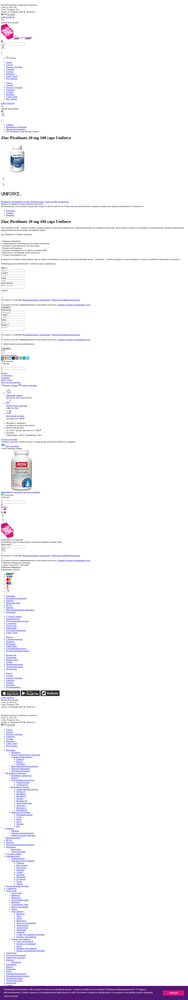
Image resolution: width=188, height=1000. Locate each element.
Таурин (19, 872)
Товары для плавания (20, 939)
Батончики (11, 612)
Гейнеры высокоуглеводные (23, 835)
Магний (19, 824)
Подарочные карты (14, 664)
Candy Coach (11, 76)
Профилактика (37, 202)
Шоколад (20, 759)
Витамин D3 (21, 801)
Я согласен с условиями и (40, 300)
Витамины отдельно (20, 787)
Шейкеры (15, 895)
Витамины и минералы (16, 598)
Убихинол (20, 805)
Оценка (4, 290)
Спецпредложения (14, 639)
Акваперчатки (22, 925)
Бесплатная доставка (15, 416)
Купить (4, 373)
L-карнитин (11, 623)
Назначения (11, 657)
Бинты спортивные (19, 907)
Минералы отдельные (20, 812)
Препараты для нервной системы (15, 202)
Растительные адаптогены (22, 780)
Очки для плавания (24, 941)
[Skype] (27, 358)
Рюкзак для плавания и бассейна (30, 951)
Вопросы (10, 215)
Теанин (19, 884)
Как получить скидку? (11, 382)
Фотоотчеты (11, 669)
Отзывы (9, 72)
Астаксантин (22, 785)
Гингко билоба (22, 782)
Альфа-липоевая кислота (27, 789)
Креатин (10, 607)
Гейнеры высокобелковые (22, 833)
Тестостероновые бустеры (17, 621)
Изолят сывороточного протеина (25, 755)
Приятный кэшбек (14, 395)
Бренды (9, 637)
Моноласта (21, 921)
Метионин (21, 877)
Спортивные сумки (19, 904)
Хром (18, 822)
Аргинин (20, 875)
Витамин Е (21, 796)
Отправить (6, 307)
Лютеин (19, 798)
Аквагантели (22, 928)
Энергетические (18, 851)
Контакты (10, 74)
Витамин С (21, 794)
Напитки (10, 642)
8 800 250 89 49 (7, 17)
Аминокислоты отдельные (23, 861)
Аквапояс (20, 932)
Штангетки (16, 898)
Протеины (10, 596)
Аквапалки (21, 930)
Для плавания (17, 911)
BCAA (9, 605)
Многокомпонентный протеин (24, 766)
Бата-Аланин (22, 865)
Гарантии (10, 69)
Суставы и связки (14, 616)
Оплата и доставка (14, 67)
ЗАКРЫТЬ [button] (173, 993)
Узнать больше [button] (11, 996)
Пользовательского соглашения (36, 300)
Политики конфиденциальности (66, 300)
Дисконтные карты (14, 667)
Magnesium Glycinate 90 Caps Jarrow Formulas (20, 492)
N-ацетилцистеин (24, 803)
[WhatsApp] (20, 358)
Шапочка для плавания (26, 948)
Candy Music (11, 646)
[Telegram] (9, 358)
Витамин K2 (21, 810)
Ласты (19, 918)
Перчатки (15, 902)
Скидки (9, 65)
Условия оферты (13, 687)
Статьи (9, 662)
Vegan (8, 971)
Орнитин (20, 870)
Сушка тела (49, 202)
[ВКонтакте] (2, 358)
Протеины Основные (20, 771)
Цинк (18, 819)
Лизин (19, 881)
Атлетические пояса (20, 900)
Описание (10, 211)
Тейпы (14, 909)
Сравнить (5, 378)
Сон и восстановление (16, 630)
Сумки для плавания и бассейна (30, 934)
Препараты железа (24, 815)
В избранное (6, 375)
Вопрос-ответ (12, 660)
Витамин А (21, 808)
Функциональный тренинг (18, 651)
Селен (19, 817)
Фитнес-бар (11, 655)
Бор (18, 826)
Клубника (20, 764)
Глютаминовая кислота (16, 648)
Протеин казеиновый (20, 769)
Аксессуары (11, 626)
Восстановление (62, 202)
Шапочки (20, 914)
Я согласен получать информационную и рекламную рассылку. (45, 305)
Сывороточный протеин (22, 757)
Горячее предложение (15, 957)
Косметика (10, 644)
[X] (13, 358)
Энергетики (11, 628)
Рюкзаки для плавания (26, 937)
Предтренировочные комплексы (20, 610)
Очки (18, 916)
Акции (9, 62)
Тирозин (20, 863)
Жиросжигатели (13, 603)
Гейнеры (10, 601)
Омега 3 (14, 778)
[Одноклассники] (6, 358)
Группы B (20, 792)
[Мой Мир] (24, 358)
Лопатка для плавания (26, 923)
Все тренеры (11, 78)
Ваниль (19, 762)
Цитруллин (21, 868)
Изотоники (16, 962)
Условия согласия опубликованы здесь (73, 305)
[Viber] (16, 358)
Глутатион (20, 879)
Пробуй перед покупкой (16, 406)
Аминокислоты (13, 619)
